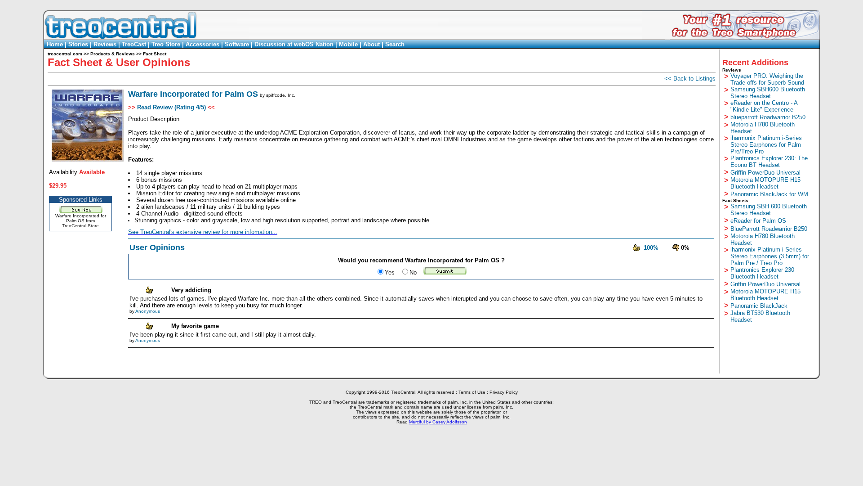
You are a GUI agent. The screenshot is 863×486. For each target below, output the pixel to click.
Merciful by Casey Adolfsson (438, 421)
